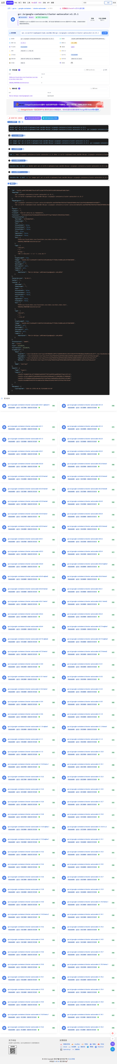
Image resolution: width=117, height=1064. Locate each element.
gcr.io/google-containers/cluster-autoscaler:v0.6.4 (25, 626)
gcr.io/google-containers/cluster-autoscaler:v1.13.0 (85, 814)
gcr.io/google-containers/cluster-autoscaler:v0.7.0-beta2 (87, 651)
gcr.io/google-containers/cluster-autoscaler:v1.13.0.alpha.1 (28, 839)
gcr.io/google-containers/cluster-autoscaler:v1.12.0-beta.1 (28, 764)
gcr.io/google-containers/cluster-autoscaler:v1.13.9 (85, 889)
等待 (24, 3)
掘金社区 (83, 1046)
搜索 (108, 2)
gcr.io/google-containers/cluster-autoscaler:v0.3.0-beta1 (87, 464)
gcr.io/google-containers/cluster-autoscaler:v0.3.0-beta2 (27, 476)
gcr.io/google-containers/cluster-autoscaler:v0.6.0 (25, 564)
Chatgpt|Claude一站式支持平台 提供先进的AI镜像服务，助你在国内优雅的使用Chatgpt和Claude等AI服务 (60, 110)
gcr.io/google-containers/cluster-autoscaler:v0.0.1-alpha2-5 (28, 405)
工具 (28, 3)
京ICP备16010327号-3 (61, 1059)
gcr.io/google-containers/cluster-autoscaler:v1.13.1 (85, 839)
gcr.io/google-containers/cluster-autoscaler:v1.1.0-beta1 (87, 726)
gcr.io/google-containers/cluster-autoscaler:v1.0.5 (85, 701)
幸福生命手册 (66, 1044)
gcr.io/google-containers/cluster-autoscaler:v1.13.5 (85, 864)
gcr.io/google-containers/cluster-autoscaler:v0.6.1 (85, 589)
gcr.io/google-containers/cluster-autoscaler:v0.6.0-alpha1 (87, 564)
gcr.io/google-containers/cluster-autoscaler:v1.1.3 (25, 752)
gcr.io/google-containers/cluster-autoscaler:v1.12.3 (85, 777)
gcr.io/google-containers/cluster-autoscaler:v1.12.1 (85, 764)
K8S (40, 3)
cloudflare (77, 1044)
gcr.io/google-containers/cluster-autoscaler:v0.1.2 (85, 426)
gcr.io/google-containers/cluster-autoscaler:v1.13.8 (26, 889)
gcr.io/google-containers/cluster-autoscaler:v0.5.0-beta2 (87, 526)
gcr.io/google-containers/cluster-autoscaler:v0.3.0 (25, 464)
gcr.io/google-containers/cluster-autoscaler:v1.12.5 (85, 789)
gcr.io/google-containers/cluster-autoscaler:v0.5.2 (85, 539)
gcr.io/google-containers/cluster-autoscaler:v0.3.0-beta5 (87, 489)
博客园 (91, 1046)
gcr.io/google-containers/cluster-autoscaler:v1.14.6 (26, 952)
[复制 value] (107, 96)
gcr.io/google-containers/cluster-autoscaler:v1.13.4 (26, 864)
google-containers (24, 8)
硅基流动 (77, 1049)
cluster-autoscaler (39, 8)
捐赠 (52, 3)
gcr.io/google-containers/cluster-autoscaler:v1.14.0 (26, 902)
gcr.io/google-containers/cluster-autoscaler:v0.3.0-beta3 (87, 476)
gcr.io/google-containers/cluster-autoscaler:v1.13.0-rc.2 (87, 827)
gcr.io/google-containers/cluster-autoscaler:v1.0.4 (25, 701)
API (48, 3)
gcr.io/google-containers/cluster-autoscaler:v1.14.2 (26, 927)
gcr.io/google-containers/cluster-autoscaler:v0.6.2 (25, 614)
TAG (15, 3)
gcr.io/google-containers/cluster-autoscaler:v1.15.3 (26, 989)
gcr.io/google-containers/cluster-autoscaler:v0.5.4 (85, 551)
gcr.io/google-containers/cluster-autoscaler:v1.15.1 (26, 977)
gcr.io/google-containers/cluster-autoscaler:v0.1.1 (25, 426)
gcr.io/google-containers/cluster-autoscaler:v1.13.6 (26, 877)
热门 (19, 3)
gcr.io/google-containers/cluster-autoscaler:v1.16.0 (85, 1002)
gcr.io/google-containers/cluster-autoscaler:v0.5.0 (85, 514)
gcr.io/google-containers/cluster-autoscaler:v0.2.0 (85, 439)
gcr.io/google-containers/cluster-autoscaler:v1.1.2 (85, 739)
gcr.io (14, 8)
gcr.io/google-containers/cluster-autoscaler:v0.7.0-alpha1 (87, 626)
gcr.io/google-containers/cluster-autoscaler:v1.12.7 (85, 802)
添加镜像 (10, 3)
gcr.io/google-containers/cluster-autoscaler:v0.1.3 (25, 439)
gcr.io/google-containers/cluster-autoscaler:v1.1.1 (25, 739)
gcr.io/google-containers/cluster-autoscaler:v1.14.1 (85, 914)
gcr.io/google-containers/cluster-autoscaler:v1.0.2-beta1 (27, 689)
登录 (114, 3)
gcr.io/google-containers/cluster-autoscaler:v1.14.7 (85, 952)
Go (55, 1061)
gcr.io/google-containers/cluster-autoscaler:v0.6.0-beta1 (87, 576)
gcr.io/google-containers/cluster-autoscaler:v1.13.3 (85, 852)
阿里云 (86, 1044)
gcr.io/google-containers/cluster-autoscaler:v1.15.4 (85, 989)
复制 (105, 33)
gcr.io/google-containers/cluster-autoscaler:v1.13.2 (26, 852)
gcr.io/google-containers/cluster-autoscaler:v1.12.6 (26, 802)
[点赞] (112, 1033)
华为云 (102, 1044)
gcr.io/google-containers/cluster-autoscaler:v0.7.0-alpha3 (87, 639)
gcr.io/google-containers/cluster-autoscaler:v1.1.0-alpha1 (28, 726)
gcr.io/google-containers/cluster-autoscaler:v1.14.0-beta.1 (87, 902)
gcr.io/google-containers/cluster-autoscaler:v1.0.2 (85, 676)
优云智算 (74, 1046)
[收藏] (112, 1038)
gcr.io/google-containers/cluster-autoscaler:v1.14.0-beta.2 (28, 914)
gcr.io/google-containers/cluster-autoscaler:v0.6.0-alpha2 (28, 576)
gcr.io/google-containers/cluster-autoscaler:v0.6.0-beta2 (27, 589)
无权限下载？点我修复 (16, 118)
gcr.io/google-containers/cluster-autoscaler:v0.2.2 (85, 451)
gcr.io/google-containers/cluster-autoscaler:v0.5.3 (25, 551)
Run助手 (34, 3)
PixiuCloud (100, 1046)
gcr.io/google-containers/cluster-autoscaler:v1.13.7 (85, 877)
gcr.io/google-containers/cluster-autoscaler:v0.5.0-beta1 (27, 526)
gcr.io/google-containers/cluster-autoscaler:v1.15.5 (26, 1002)
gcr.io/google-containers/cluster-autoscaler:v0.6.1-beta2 (87, 601)
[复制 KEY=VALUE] (107, 77)
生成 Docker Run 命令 (34, 118)
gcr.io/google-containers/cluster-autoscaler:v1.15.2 (85, 977)
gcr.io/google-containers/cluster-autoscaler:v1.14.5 (85, 939)
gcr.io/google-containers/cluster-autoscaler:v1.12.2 (26, 777)
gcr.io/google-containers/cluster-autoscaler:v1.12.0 (85, 752)
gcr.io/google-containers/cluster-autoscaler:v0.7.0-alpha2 (28, 639)
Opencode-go (66, 1049)
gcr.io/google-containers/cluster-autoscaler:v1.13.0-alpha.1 (28, 827)
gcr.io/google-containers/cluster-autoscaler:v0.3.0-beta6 (27, 501)
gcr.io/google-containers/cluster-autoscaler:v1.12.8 (26, 814)
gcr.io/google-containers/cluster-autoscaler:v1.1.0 (85, 714)
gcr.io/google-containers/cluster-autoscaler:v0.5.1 (25, 539)
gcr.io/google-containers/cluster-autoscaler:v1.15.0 (26, 964)
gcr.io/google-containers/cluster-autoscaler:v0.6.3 (85, 614)
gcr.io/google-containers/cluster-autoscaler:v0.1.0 (85, 405)
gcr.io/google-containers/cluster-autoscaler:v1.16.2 (26, 1027)
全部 (106, 70)
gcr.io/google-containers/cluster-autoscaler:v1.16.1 (85, 1014)
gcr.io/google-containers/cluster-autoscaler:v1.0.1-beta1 (27, 676)
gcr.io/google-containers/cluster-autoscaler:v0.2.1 (25, 451)
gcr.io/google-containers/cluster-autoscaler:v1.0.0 (25, 664)
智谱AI (94, 1044)
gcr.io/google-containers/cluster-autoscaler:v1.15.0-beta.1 (87, 964)
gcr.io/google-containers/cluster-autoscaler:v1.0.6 (25, 714)
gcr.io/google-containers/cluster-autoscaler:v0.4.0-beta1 (27, 514)
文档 (44, 3)
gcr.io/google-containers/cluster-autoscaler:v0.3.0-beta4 (27, 489)
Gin (59, 1061)
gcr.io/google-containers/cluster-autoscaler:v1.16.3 (85, 1027)
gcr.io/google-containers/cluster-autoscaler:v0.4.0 (85, 501)
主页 (3, 3)
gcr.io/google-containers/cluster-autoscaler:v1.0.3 (85, 689)
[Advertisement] (55, 417)
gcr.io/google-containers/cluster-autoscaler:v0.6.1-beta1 (27, 601)
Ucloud (65, 1046)
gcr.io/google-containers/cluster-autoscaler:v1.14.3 (85, 927)
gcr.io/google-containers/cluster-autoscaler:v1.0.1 (85, 664)
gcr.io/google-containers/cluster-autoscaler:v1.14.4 (26, 939)
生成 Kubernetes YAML (51, 118)
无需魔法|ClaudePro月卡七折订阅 (73, 8)
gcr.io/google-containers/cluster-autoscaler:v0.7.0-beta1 (27, 651)
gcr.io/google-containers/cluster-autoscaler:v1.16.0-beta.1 (28, 1014)
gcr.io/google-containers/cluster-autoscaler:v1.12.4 (26, 789)
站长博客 (72, 1059)
